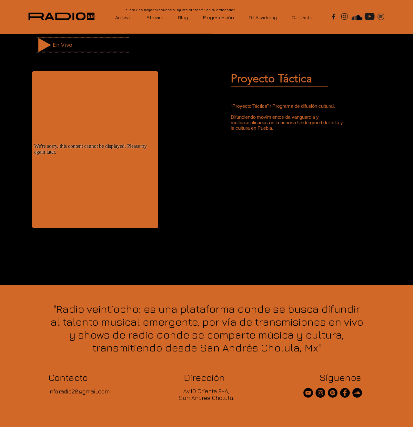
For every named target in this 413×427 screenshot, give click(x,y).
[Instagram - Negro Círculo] (320, 393)
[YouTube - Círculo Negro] (308, 393)
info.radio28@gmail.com (79, 391)
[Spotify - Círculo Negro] (332, 393)
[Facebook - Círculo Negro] (345, 393)
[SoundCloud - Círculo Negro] (357, 393)
